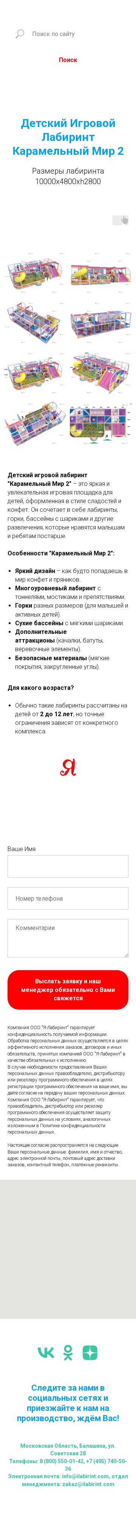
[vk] (46, 1352)
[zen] (90, 1352)
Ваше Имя (22, 849)
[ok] (68, 1352)
